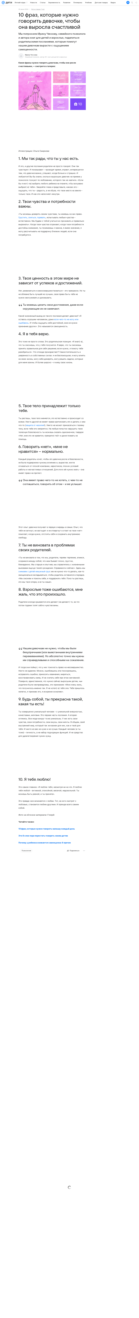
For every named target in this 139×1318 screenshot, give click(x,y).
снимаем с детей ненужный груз (34, 571)
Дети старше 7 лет (38, 9)
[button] (34, 90)
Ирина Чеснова (31, 55)
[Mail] (3, 2)
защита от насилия (35, 425)
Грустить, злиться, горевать (32, 217)
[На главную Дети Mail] (8, 2)
